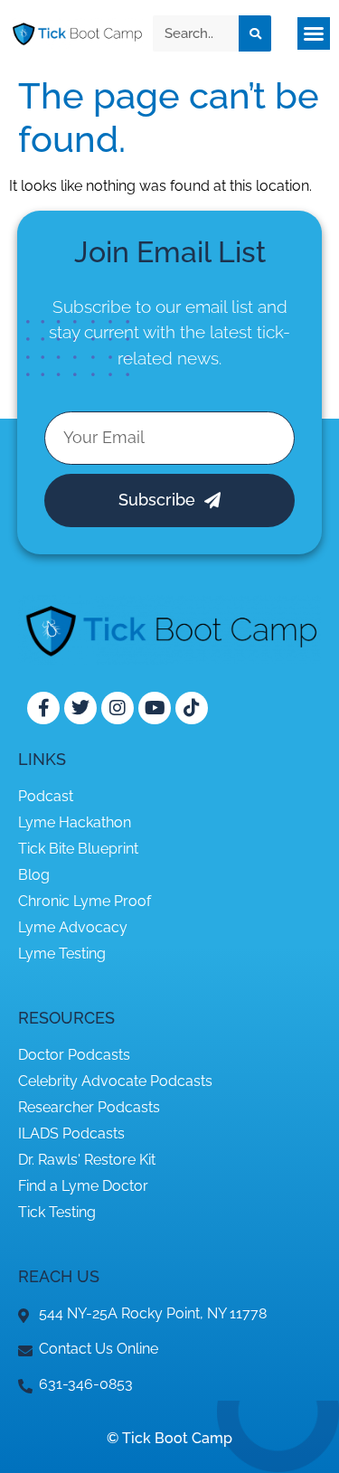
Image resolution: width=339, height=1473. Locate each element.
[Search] (255, 33)
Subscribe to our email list (152, 306)
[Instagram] (117, 708)
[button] (313, 33)
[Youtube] (154, 708)
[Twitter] (80, 708)
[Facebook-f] (43, 708)
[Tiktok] (191, 708)
